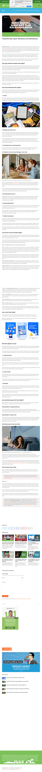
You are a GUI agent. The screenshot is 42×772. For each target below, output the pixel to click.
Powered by (12, 6)
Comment (4, 582)
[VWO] (15, 6)
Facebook (24, 504)
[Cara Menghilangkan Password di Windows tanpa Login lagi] (34, 537)
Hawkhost (18, 769)
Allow (29, 6)
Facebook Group (29, 504)
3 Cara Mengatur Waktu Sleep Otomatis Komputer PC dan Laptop (21, 560)
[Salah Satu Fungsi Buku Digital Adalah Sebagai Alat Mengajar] (8, 537)
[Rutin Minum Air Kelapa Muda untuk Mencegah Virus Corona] (21, 537)
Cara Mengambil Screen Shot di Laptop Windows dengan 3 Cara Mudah (33, 560)
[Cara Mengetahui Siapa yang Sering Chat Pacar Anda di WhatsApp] (8, 554)
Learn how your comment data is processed (23, 598)
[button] (39, 5)
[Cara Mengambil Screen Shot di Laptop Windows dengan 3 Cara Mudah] (34, 554)
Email (22, 577)
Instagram (5, 505)
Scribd (19, 83)
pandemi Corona (15, 183)
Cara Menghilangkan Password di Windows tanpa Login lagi (33, 543)
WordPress (8, 769)
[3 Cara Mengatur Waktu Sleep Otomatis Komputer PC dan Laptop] (21, 554)
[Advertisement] (22, 43)
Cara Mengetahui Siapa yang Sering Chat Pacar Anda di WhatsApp (7, 560)
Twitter (33, 504)
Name (3, 577)
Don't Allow (23, 6)
